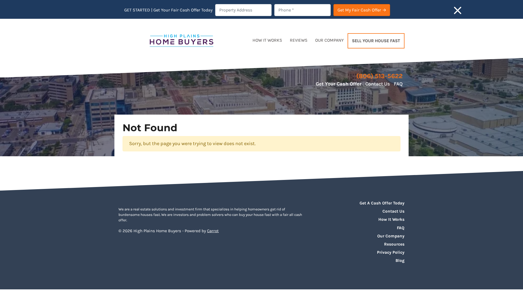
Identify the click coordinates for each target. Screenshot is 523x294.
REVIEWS (299, 40)
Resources (394, 244)
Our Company (391, 236)
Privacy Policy (391, 252)
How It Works (391, 219)
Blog (400, 260)
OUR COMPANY (329, 40)
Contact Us (377, 84)
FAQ (398, 84)
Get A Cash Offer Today (382, 203)
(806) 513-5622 (379, 76)
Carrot (213, 230)
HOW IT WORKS (267, 40)
